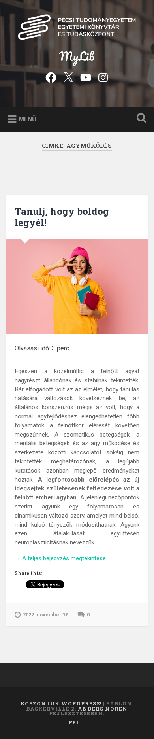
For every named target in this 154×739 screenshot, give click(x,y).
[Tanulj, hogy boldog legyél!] (77, 286)
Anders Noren (103, 708)
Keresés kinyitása (140, 118)
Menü (27, 119)
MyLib (76, 56)
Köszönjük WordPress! (61, 703)
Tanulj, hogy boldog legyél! (62, 217)
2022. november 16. (46, 615)
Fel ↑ (77, 722)
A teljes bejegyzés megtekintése (60, 558)
